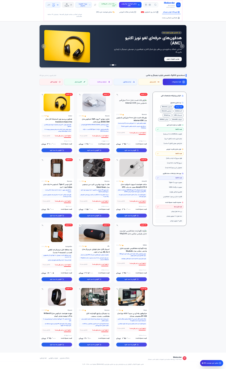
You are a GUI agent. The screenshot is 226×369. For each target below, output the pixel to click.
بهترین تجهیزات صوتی (173, 59)
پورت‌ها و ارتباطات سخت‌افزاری (172, 173)
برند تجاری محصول (175, 103)
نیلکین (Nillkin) (164, 120)
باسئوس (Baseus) (167, 107)
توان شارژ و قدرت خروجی (173, 149)
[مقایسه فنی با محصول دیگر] (117, 94)
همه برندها (179, 107)
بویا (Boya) (167, 115)
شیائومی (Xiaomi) (167, 111)
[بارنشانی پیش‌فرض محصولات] (95, 5)
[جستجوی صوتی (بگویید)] (146, 4)
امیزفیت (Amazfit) (177, 120)
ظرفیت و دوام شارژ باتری (174, 125)
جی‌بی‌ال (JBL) (178, 115)
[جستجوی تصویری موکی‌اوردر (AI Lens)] (149, 4)
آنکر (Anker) (178, 111)
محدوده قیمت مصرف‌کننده (173, 202)
